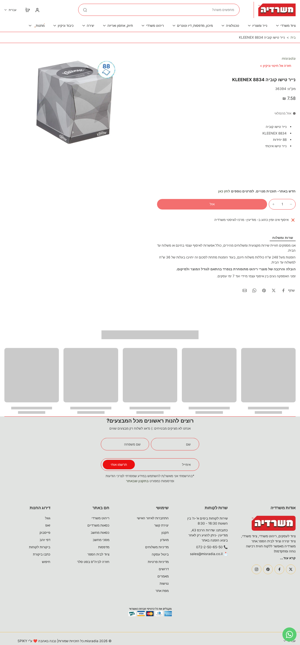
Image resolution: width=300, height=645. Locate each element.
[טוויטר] (291, 569)
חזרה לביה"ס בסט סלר (93, 562)
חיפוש (46, 562)
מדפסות (103, 547)
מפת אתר (162, 591)
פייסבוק (45, 532)
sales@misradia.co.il (206, 554)
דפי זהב (45, 540)
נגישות (164, 583)
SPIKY (22, 641)
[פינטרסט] (268, 569)
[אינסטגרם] (256, 569)
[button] (212, 204)
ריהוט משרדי (100, 518)
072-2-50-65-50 (209, 547)
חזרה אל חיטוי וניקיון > (275, 66)
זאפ (47, 525)
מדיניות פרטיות (158, 562)
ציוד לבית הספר (98, 554)
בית (293, 37)
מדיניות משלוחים (157, 547)
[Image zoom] (73, 102)
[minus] (291, 204)
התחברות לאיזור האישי (153, 518)
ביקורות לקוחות (39, 547)
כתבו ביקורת (41, 554)
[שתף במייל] (244, 290)
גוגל (47, 518)
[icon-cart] (27, 9)
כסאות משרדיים (98, 525)
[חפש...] (85, 10)
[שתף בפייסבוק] (283, 290)
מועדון (164, 540)
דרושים (164, 569)
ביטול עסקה (160, 554)
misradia (289, 58)
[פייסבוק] (279, 569)
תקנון (165, 532)
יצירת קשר (161, 525)
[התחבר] (37, 9)
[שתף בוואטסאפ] (254, 290)
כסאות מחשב (100, 532)
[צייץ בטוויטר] (273, 290)
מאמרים (163, 576)
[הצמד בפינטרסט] (264, 290)
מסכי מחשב (101, 540)
